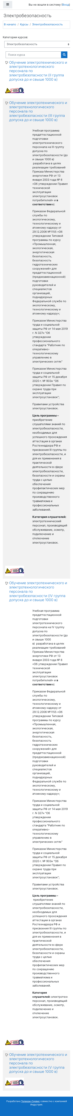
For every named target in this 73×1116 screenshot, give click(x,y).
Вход (65, 4)
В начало (10, 24)
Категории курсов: (15, 37)
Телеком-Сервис (30, 1101)
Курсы (24, 24)
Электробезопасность (47, 24)
